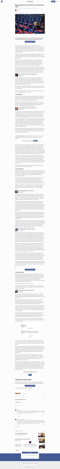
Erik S (17, 409)
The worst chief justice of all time (21, 433)
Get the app (34, 465)
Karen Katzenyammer (20, 419)
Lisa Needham (20, 435)
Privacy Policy (36, 455)
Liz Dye (19, 108)
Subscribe (53, 1)
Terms (32, 463)
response (30, 201)
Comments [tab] (17, 402)
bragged (33, 354)
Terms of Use (34, 454)
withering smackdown (24, 116)
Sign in (57, 1)
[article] (30, 435)
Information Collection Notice (29, 455)
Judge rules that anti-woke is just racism (22, 439)
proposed (20, 276)
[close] (37, 441)
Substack (26, 467)
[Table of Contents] (0, 234)
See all (17, 450)
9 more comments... (17, 426)
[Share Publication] (50, 1)
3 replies (19, 416)
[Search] (48, 1)
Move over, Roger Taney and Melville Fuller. (21, 434)
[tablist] (18, 402)
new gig (28, 346)
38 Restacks (25, 393)
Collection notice (35, 463)
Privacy (29, 463)
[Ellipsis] (44, 409)
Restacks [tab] (20, 402)
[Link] (14, 94)
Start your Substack (28, 465)
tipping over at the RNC (31, 54)
